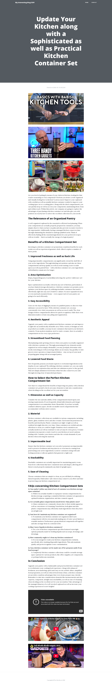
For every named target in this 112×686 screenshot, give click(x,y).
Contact (94, 2)
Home (86, 2)
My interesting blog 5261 (25, 2)
